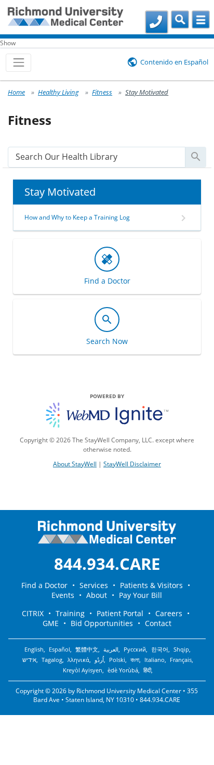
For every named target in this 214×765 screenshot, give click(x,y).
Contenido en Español (174, 62)
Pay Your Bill (140, 595)
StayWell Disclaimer (132, 464)
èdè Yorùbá (123, 670)
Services (93, 585)
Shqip (181, 649)
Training (70, 613)
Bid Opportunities (102, 623)
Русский (135, 649)
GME (51, 623)
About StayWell (75, 464)
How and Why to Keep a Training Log (77, 217)
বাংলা (134, 660)
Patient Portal (120, 613)
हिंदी (147, 670)
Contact (158, 623)
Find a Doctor (44, 585)
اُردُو (99, 660)
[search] (97, 156)
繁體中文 (86, 649)
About (96, 595)
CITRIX (33, 613)
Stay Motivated (146, 92)
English (34, 649)
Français (181, 660)
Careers (168, 613)
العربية (110, 649)
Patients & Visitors (151, 585)
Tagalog (52, 660)
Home (16, 92)
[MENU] (201, 19)
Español (59, 649)
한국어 (159, 649)
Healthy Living (58, 92)
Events (62, 595)
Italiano (154, 660)
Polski (117, 660)
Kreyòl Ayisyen (82, 670)
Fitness (102, 92)
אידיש (29, 660)
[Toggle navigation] (18, 63)
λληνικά (78, 660)
